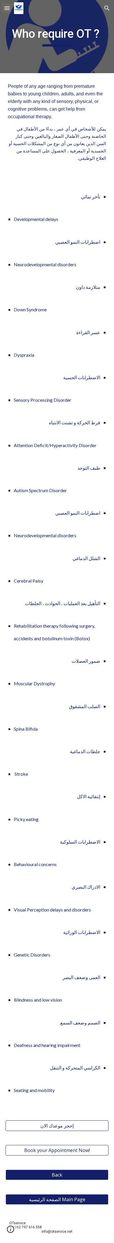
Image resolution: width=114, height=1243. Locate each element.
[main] (57, 36)
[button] (7, 8)
